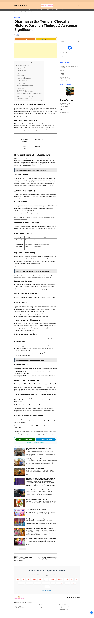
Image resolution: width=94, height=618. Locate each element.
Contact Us (28, 1)
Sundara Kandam (64, 77)
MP (71, 579)
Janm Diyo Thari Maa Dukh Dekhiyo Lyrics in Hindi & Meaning (41, 538)
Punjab (73, 583)
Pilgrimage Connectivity (20, 86)
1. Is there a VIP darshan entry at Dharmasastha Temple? (29, 93)
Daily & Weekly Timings (23, 77)
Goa (28, 579)
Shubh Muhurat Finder (63, 609)
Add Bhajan (63, 9)
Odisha (67, 583)
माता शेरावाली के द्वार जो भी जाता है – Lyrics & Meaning (36, 499)
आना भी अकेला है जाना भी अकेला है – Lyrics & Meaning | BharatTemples (41, 490)
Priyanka (17, 34)
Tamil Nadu (18, 11)
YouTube (35, 442)
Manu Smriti (63, 69)
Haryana (40, 579)
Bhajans (53, 9)
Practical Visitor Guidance (21, 82)
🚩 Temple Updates (25, 39)
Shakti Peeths (64, 80)
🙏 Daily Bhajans (46, 39)
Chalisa (62, 73)
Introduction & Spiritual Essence (22, 65)
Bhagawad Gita (40, 9)
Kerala (66, 579)
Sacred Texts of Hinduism (65, 52)
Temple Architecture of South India (68, 64)
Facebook (42, 442)
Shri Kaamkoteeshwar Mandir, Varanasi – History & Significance (38, 449)
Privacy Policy (17, 1)
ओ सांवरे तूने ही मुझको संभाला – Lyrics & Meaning (36, 458)
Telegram (29, 442)
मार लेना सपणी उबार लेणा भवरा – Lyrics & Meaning (36, 509)
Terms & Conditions (19, 607)
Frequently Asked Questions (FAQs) (25, 91)
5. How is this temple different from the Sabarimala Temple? (30, 100)
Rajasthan (21, 583)
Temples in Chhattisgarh (66, 112)
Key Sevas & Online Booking (24, 78)
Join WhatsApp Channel (25, 439)
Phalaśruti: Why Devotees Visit (24, 67)
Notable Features (21, 73)
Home (30, 9)
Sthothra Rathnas (47, 9)
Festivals (57, 9)
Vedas (62, 70)
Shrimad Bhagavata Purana (66, 78)
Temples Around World (65, 103)
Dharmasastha (22, 549)
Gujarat (34, 579)
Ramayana (62, 56)
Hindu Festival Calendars (64, 606)
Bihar (53, 583)
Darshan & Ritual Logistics (21, 75)
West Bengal (59, 583)
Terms (37, 1)
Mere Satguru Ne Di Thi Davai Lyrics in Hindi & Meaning (39, 528)
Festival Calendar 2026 (22, 80)
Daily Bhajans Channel (46, 439)
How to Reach (20, 88)
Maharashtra (29, 583)
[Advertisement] (35, 50)
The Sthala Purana (21, 70)
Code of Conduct (21, 83)
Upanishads (63, 71)
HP (46, 579)
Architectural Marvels (20, 72)
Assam (47, 586)
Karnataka (60, 579)
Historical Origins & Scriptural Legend (23, 68)
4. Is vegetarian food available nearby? (25, 98)
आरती (62, 76)
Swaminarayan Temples (66, 104)
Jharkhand (52, 579)
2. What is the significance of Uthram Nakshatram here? (29, 95)
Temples (34, 9)
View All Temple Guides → (47, 590)
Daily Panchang (62, 604)
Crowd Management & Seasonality (25, 85)
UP (76, 579)
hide (31, 62)
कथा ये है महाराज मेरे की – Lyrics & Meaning (35, 468)
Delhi (18, 579)
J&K (23, 579)
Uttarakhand (45, 583)
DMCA (33, 1)
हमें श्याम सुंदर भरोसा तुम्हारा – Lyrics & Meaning (35, 519)
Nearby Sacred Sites (21, 90)
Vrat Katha (61, 607)
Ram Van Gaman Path (64, 59)
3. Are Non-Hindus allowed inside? (25, 96)
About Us (23, 1)
